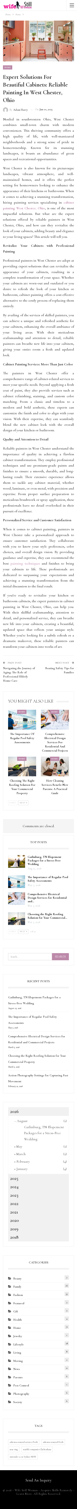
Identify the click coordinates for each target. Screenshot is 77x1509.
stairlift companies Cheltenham (37, 1449)
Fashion (18, 1295)
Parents (18, 1377)
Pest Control (21, 1385)
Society (17, 1402)
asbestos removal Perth (53, 1442)
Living (17, 1352)
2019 (14, 1229)
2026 (14, 1111)
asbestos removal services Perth (24, 1442)
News (16, 1369)
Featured (18, 1303)
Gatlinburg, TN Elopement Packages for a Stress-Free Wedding (44, 860)
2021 (14, 1212)
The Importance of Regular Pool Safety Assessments (48, 878)
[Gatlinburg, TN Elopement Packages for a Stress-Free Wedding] (16, 861)
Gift (15, 1311)
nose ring (14, 1449)
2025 (14, 1178)
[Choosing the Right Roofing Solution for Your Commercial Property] (22, 766)
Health (17, 1319)
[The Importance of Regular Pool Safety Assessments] (22, 719)
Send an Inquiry (38, 1480)
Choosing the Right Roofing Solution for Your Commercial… (47, 915)
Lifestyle (18, 1344)
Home (7, 67)
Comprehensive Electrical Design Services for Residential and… (47, 897)
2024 (14, 1187)
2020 (14, 1220)
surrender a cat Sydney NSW (23, 1456)
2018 (14, 1237)
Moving (18, 1361)
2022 (14, 1203)
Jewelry (17, 1336)
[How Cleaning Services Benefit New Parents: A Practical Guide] (55, 766)
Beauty (17, 1278)
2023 (14, 1195)
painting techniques (24, 563)
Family (17, 1286)
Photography (21, 1394)
